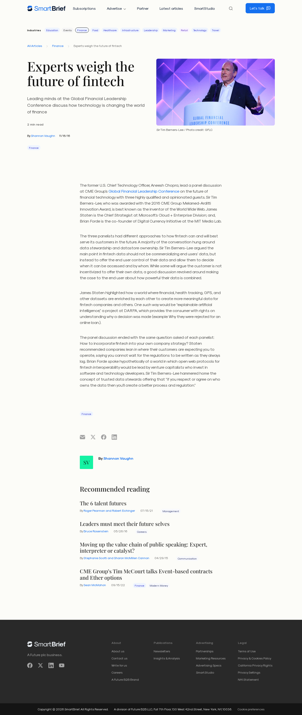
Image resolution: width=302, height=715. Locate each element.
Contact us (119, 658)
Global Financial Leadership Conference (144, 191)
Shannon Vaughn (43, 136)
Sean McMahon (94, 585)
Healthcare (110, 30)
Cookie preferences (250, 709)
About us (117, 651)
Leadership (151, 30)
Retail (184, 30)
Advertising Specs (208, 665)
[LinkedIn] (51, 665)
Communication (187, 558)
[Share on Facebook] (103, 437)
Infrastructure (130, 30)
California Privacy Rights (255, 665)
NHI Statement (248, 679)
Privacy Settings (249, 672)
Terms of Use (247, 651)
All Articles (34, 46)
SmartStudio (204, 8)
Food (95, 30)
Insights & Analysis (167, 658)
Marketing (169, 30)
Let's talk (257, 8)
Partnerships (204, 651)
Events (67, 30)
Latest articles (171, 8)
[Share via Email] (82, 437)
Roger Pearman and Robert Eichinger (109, 510)
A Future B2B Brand (125, 679)
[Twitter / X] (40, 665)
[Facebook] (30, 665)
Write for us (119, 665)
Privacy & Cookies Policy (254, 658)
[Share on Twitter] (93, 437)
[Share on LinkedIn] (114, 437)
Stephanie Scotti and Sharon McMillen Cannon (116, 558)
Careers (142, 531)
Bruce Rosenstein (96, 531)
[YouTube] (61, 665)
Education (52, 30)
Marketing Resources (211, 658)
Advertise (114, 8)
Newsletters (162, 651)
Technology (199, 30)
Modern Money (159, 585)
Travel (215, 30)
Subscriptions (84, 8)
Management (170, 511)
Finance (82, 30)
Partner (143, 8)
